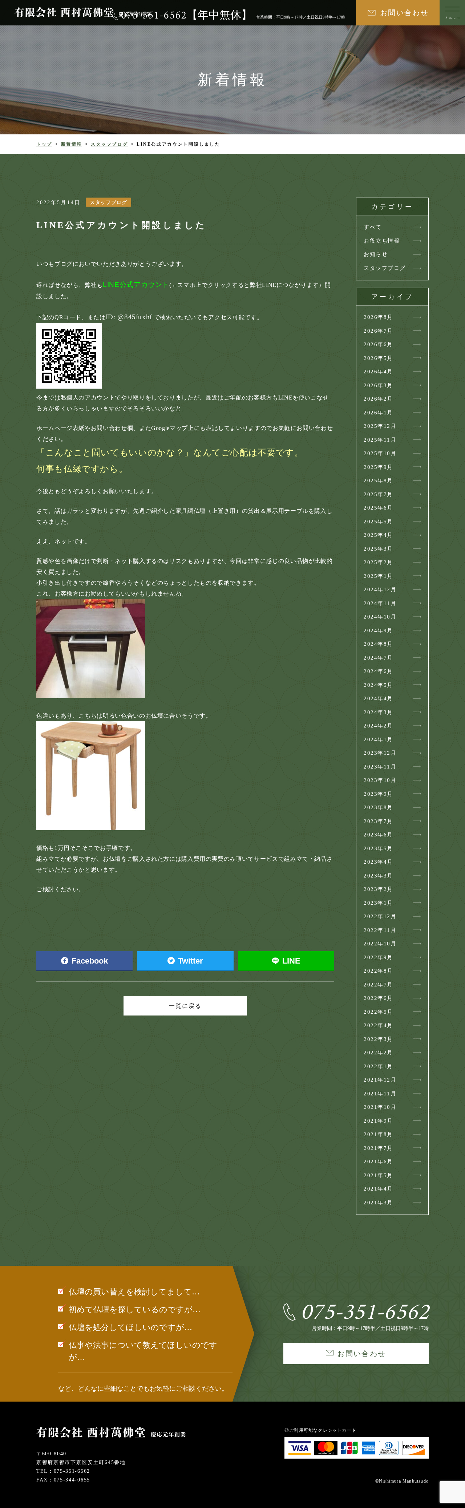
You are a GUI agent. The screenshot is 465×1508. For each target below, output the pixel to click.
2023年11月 (380, 767)
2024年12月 (380, 589)
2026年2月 (378, 399)
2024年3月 (378, 712)
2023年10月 (380, 780)
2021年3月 (378, 1202)
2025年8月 (378, 480)
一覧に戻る (185, 1006)
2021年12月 (380, 1080)
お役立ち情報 (382, 241)
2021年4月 (378, 1189)
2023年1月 (378, 903)
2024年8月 (378, 644)
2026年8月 (378, 317)
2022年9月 (378, 957)
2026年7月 (378, 331)
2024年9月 (378, 630)
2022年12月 (380, 916)
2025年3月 (378, 549)
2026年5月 (378, 358)
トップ (44, 144)
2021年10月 (380, 1107)
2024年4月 (378, 698)
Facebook (90, 960)
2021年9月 (378, 1121)
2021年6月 (378, 1161)
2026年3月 (378, 385)
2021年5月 (378, 1175)
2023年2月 (378, 889)
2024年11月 (380, 603)
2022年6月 (378, 998)
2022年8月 (378, 971)
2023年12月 (380, 753)
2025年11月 (380, 440)
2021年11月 (380, 1093)
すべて (373, 227)
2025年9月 (378, 467)
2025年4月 (378, 535)
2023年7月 (378, 821)
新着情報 (71, 144)
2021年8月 (378, 1134)
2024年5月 (378, 685)
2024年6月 (378, 671)
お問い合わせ (404, 13)
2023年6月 (378, 835)
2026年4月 (378, 371)
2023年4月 (378, 862)
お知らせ (376, 254)
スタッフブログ (109, 144)
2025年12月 (380, 426)
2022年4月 (378, 1025)
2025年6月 (378, 508)
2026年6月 (378, 344)
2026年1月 (378, 412)
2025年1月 (378, 576)
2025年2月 (378, 562)
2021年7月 (378, 1148)
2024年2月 (378, 726)
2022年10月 (380, 943)
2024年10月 (380, 617)
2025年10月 (380, 453)
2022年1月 (378, 1066)
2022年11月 (380, 930)
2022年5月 (378, 1012)
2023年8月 (378, 807)
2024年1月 (378, 739)
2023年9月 (378, 794)
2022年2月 (378, 1052)
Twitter (190, 960)
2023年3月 (378, 876)
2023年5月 (378, 848)
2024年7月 (378, 658)
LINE (291, 960)
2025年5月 (378, 521)
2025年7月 (378, 494)
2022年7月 (378, 985)
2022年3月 (378, 1039)
